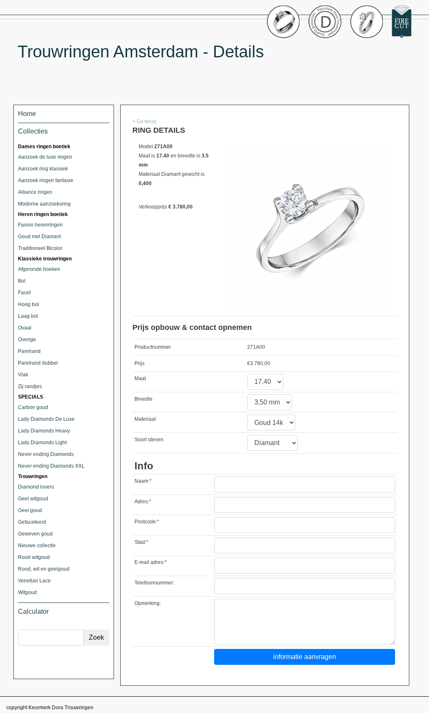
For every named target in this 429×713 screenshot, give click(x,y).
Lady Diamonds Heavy (44, 431)
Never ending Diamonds (46, 454)
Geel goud (30, 510)
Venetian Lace (34, 581)
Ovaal (24, 328)
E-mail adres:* (150, 562)
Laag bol (28, 316)
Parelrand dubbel (38, 363)
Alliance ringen (35, 192)
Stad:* (141, 542)
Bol (22, 281)
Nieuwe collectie (37, 545)
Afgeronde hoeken (39, 269)
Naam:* (143, 481)
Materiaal (145, 419)
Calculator (33, 611)
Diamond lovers (36, 487)
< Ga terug (144, 121)
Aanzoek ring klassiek (43, 169)
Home (27, 113)
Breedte (143, 399)
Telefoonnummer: (154, 583)
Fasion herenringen (40, 225)
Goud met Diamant (39, 236)
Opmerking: (147, 603)
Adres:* (142, 502)
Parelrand (29, 351)
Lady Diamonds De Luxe (46, 419)
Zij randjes (30, 386)
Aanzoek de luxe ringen (45, 157)
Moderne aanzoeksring (44, 204)
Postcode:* (146, 522)
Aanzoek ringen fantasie (45, 180)
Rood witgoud (34, 557)
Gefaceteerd (32, 522)
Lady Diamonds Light (42, 442)
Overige (27, 339)
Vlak (23, 375)
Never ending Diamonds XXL (51, 466)
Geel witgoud (33, 499)
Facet (24, 293)
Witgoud (27, 592)
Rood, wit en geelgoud (44, 569)
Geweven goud (35, 534)
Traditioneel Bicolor (40, 248)
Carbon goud (33, 407)
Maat (140, 378)
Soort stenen (148, 440)
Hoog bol (28, 304)
